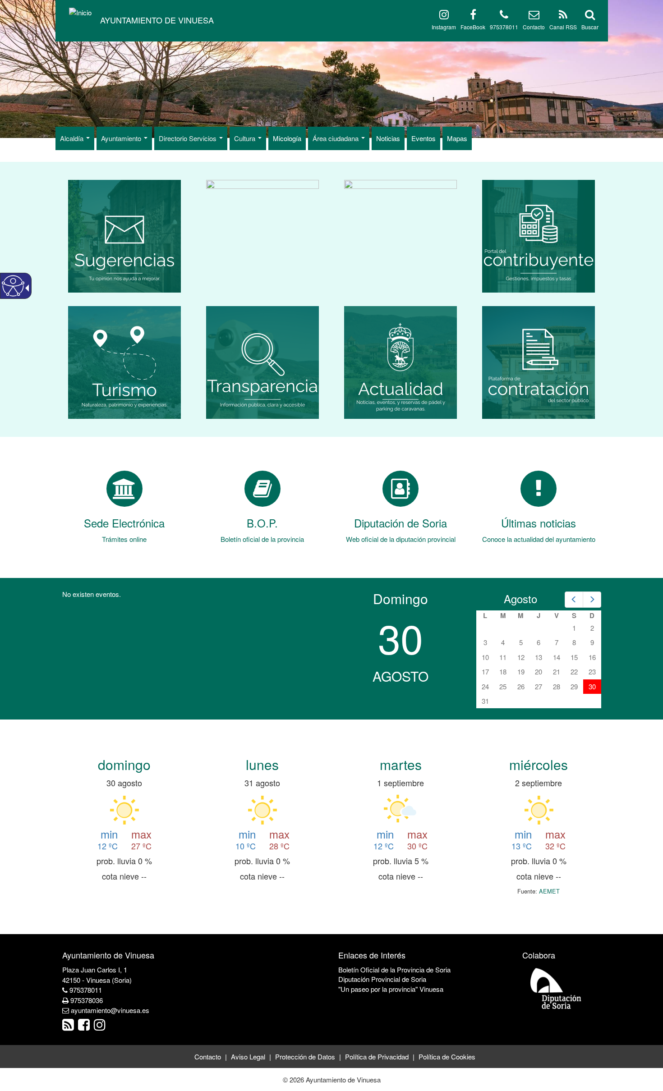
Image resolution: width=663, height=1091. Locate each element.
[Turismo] (124, 361)
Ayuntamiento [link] (122, 138)
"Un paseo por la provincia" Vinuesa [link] (390, 989)
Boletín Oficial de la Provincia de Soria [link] (394, 969)
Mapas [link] (457, 138)
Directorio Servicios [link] (188, 138)
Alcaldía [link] (72, 138)
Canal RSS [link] (563, 27)
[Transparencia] (262, 361)
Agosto (520, 598)
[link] (157, 20)
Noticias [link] (388, 138)
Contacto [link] (534, 27)
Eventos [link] (423, 138)
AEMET (549, 891)
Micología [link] (287, 138)
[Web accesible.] (13, 285)
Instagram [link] (444, 27)
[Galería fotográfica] (262, 235)
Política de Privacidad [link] (377, 1056)
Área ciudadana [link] (336, 138)
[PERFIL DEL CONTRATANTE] (538, 361)
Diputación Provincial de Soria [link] (382, 979)
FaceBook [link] (472, 27)
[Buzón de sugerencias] (124, 235)
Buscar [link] (590, 27)
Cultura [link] (245, 138)
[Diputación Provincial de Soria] (556, 988)
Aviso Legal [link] (248, 1056)
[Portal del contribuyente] (538, 235)
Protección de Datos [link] (305, 1056)
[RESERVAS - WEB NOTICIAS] (400, 361)
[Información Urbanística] (400, 235)
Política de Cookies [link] (447, 1056)
